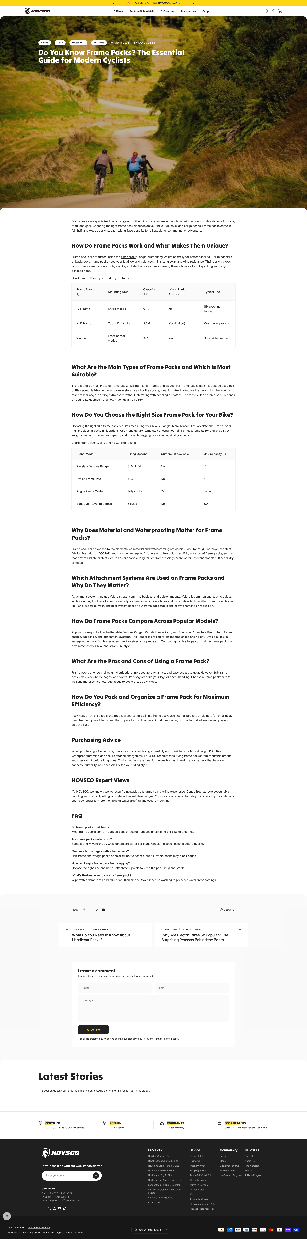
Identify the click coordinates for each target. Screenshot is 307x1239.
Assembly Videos (199, 1199)
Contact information (74, 1232)
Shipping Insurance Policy (203, 1204)
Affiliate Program (253, 1175)
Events (248, 1170)
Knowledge (99, 43)
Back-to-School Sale (141, 11)
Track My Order (198, 1165)
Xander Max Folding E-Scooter (164, 1184)
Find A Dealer (252, 1165)
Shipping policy (57, 1232)
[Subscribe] (96, 1175)
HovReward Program (231, 1175)
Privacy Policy (141, 1038)
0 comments (229, 910)
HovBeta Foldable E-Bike (161, 1170)
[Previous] (114, 3)
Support (207, 11)
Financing (195, 1160)
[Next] (192, 3)
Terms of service (42, 1232)
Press (223, 1156)
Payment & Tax (197, 1156)
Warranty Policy (198, 1180)
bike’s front (128, 257)
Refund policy (14, 1232)
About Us (250, 1160)
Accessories (188, 11)
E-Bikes (118, 11)
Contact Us (250, 1156)
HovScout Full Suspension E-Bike (165, 1180)
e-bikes (44, 43)
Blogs (223, 1160)
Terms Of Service (199, 1184)
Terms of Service (163, 1038)
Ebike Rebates (227, 1170)
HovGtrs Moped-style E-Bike (163, 1160)
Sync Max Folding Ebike (160, 1197)
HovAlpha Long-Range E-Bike (163, 1165)
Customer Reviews (229, 1165)
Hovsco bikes (78, 43)
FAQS (193, 1194)
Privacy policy (27, 1232)
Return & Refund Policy (202, 1175)
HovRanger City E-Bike (160, 1175)
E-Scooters (167, 11)
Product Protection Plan (202, 1208)
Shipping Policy (198, 1170)
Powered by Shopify (39, 1227)
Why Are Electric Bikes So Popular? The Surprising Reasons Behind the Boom (194, 937)
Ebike (60, 43)
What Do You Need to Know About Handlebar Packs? (101, 937)
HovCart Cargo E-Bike (159, 1156)
